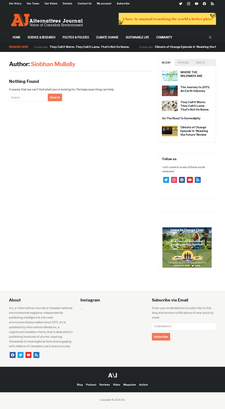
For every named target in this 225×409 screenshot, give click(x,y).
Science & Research (41, 37)
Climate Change (107, 37)
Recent (166, 62)
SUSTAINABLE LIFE (137, 37)
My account (104, 3)
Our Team (33, 3)
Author (143, 384)
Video (116, 384)
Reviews (104, 384)
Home (16, 37)
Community (164, 37)
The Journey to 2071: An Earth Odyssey (195, 89)
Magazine (129, 384)
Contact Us (85, 3)
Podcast (91, 384)
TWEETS (200, 62)
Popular (183, 62)
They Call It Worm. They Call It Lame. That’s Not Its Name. (84, 47)
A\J (112, 375)
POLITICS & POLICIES (76, 37)
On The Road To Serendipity (181, 118)
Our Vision (50, 3)
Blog (80, 384)
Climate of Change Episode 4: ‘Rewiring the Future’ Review (194, 131)
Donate (67, 3)
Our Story (15, 3)
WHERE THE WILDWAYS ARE (191, 74)
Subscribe (123, 3)
